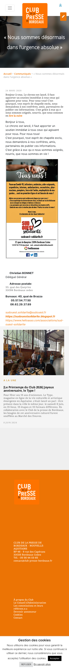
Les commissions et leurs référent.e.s (28, 607)
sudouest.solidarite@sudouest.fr (26, 312)
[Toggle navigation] (10, 8)
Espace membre (60, 6)
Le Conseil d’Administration (30, 602)
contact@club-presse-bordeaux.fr (33, 560)
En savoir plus (42, 664)
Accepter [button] (54, 658)
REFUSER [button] (26, 664)
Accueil (8, 73)
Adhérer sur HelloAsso (63, 16)
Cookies (18, 614)
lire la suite (15, 115)
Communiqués (22, 73)
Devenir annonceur (25, 611)
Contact (18, 617)
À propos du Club (23, 599)
